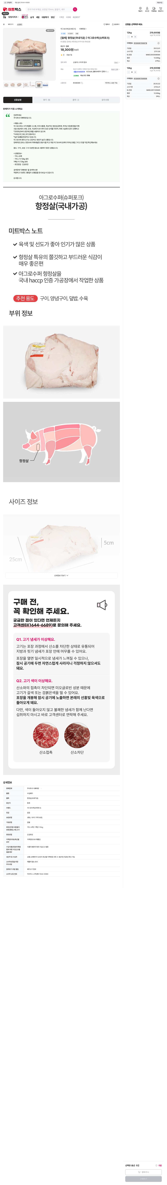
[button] (108, 72)
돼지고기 (10, 24)
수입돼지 (19, 24)
